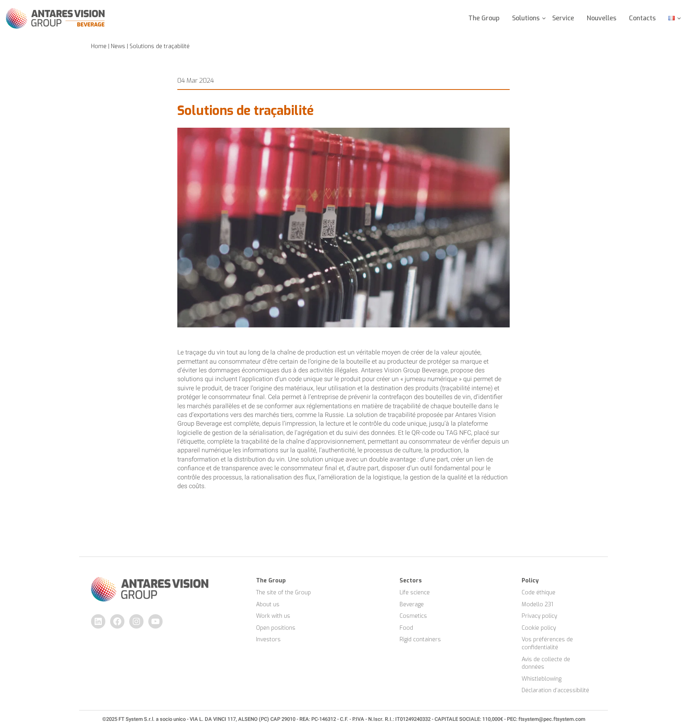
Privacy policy (539, 616)
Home (99, 46)
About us (267, 604)
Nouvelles (601, 18)
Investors (268, 639)
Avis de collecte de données (547, 663)
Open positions (275, 628)
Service (563, 18)
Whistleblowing (541, 679)
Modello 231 (537, 604)
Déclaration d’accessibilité (555, 690)
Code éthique (538, 592)
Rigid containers (420, 639)
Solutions (526, 18)
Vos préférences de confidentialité (548, 643)
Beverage (412, 604)
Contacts (642, 18)
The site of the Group (283, 592)
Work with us (273, 616)
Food (406, 628)
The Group (483, 18)
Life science (415, 592)
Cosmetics (413, 616)
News (118, 46)
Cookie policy (539, 628)
